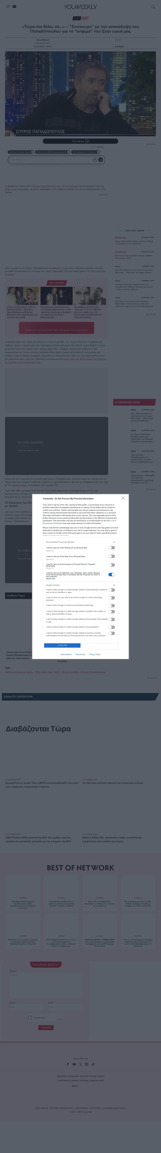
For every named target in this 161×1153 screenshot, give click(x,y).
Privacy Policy (94, 654)
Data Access (80, 654)
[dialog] (80, 576)
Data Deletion (66, 654)
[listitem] (80, 542)
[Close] (124, 498)
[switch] (111, 547)
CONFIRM (62, 645)
